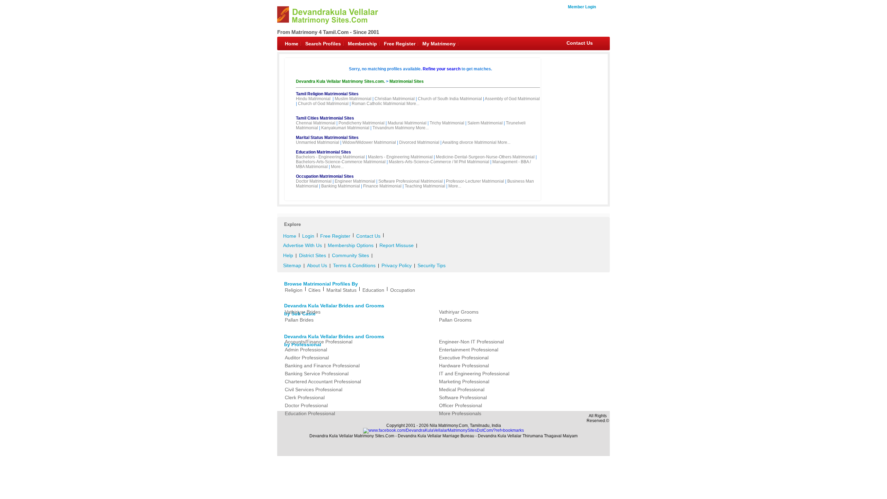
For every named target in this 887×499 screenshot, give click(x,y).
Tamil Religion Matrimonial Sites (327, 93)
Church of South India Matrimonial (450, 98)
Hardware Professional (464, 365)
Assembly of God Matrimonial (512, 98)
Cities (314, 290)
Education (373, 290)
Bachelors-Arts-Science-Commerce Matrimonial (341, 161)
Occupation (402, 290)
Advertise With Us (302, 245)
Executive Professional (464, 357)
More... (412, 103)
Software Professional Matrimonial (410, 181)
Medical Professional (461, 389)
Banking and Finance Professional (322, 365)
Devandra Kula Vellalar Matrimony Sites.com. (341, 81)
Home (291, 43)
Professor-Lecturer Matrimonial (475, 181)
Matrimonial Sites (406, 81)
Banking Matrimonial (340, 186)
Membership (362, 43)
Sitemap (292, 265)
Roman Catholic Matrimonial (378, 103)
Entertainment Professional (468, 349)
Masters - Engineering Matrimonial (400, 157)
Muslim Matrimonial (353, 98)
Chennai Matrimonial (315, 123)
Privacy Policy (396, 265)
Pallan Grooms (455, 320)
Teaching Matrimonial (425, 186)
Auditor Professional (307, 357)
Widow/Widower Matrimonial (369, 142)
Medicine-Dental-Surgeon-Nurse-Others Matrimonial (485, 157)
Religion (293, 290)
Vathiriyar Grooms (458, 312)
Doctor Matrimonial (314, 181)
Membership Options (351, 245)
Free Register (399, 43)
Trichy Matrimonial (447, 123)
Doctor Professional (306, 405)
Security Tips (432, 265)
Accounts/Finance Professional (318, 341)
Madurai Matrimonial (407, 123)
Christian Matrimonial (395, 98)
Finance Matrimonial (382, 186)
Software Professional (463, 397)
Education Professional (310, 413)
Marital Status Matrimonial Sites (327, 137)
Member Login (582, 7)
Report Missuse (396, 245)
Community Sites (350, 255)
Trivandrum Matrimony (393, 127)
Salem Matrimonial (485, 123)
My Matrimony (439, 43)
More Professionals (460, 413)
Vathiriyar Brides (302, 312)
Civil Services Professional (313, 389)
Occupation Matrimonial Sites (325, 176)
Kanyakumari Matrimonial (345, 127)
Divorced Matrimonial (419, 142)
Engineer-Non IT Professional (471, 341)
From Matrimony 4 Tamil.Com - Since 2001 (328, 32)
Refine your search (441, 69)
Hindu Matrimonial (313, 98)
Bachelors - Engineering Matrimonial (330, 157)
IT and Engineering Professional (474, 373)
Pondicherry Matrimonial (362, 123)
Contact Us (580, 43)
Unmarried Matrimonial (317, 142)
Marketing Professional (464, 381)
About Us (317, 265)
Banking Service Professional (317, 373)
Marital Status (341, 290)
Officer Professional (460, 405)
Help (288, 255)
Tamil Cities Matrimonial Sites (325, 118)
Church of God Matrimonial (323, 103)
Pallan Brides (299, 320)
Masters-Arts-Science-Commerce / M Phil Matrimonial (439, 161)
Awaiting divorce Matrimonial (469, 142)
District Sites (312, 255)
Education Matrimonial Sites (323, 152)
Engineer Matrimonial (355, 181)
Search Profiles (323, 43)
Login (308, 236)
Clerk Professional (305, 397)
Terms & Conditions (354, 265)
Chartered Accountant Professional (323, 381)
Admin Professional (306, 349)
